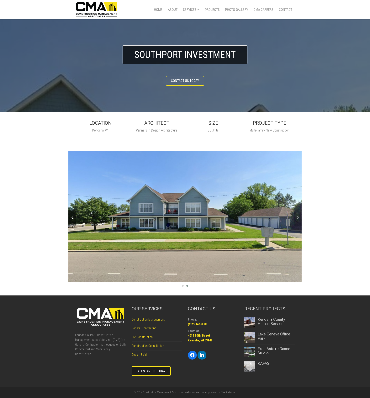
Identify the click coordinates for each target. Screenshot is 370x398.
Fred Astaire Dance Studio (274, 350)
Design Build (139, 354)
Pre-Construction (142, 337)
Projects (212, 10)
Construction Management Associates (163, 392)
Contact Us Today (185, 81)
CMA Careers (263, 10)
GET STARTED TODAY (151, 371)
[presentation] (72, 218)
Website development (196, 392)
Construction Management (148, 319)
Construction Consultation (148, 346)
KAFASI (264, 363)
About (172, 10)
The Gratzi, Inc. (228, 392)
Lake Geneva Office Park (274, 336)
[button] (182, 285)
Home (158, 10)
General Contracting (144, 328)
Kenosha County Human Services (271, 321)
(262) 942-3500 (197, 324)
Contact (285, 10)
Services (190, 10)
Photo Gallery (236, 10)
